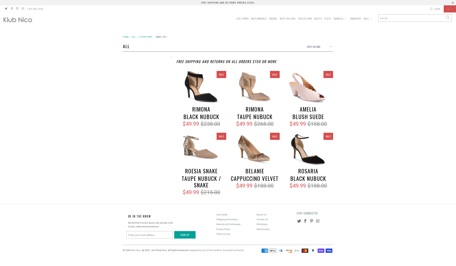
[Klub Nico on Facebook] (11, 9)
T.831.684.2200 (35, 8)
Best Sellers (288, 18)
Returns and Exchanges (228, 224)
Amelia (308, 87)
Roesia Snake (201, 149)
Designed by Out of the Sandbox (205, 250)
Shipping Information (227, 219)
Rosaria (308, 149)
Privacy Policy (223, 229)
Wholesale (261, 224)
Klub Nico (136, 250)
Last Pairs (242, 18)
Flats (327, 18)
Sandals (338, 18)
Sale (367, 18)
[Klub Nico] (38, 20)
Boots (318, 18)
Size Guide (221, 214)
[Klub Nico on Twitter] (5, 9)
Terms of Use (223, 234)
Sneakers (355, 18)
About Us (261, 214)
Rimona (201, 87)
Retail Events (263, 229)
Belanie (255, 149)
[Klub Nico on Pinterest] (17, 9)
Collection (305, 18)
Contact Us (262, 219)
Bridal (273, 18)
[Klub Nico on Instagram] (22, 9)
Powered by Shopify (233, 250)
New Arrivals (259, 18)
